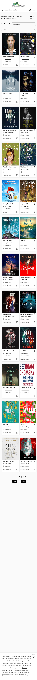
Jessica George (26, 427)
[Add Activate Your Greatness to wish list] (34, 138)
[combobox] (14, 10)
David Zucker (8, 206)
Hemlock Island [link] (7, 93)
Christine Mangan (9, 132)
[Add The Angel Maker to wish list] (34, 286)
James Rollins (25, 463)
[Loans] (30, 10)
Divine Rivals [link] (24, 93)
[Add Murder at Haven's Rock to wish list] (17, 286)
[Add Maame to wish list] (34, 433)
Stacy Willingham (26, 316)
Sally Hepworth (8, 243)
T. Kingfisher (8, 353)
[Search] (2, 9)
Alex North (24, 279)
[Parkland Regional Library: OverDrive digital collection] (18, 4)
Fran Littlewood (8, 169)
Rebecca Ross (25, 96)
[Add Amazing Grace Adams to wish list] (17, 175)
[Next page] (25, 477)
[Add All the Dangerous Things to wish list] (34, 322)
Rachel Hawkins (9, 427)
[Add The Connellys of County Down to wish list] (34, 175)
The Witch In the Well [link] (9, 388)
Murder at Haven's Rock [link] (9, 277)
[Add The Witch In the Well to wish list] (17, 396)
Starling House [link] (25, 57)
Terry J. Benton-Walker (10, 316)
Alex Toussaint (25, 132)
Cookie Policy (23, 675)
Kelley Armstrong (9, 96)
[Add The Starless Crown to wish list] (34, 469)
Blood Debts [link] (7, 314)
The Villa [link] (5, 424)
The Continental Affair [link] (9, 130)
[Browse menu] (34, 10)
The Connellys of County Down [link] (27, 167)
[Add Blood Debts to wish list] (17, 322)
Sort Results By (6, 24)
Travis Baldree (25, 206)
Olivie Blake (8, 463)
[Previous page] (13, 477)
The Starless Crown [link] (26, 461)
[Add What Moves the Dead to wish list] (17, 359)
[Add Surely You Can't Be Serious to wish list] (17, 212)
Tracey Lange (25, 169)
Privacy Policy (19, 659)
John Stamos (8, 59)
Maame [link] (22, 424)
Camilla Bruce (8, 390)
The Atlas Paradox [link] (8, 461)
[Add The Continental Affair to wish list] (17, 138)
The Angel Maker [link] (25, 277)
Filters (4, 29)
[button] (31, 18)
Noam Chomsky (26, 390)
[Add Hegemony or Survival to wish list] (34, 396)
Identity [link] (22, 240)
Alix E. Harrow (25, 59)
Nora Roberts (25, 243)
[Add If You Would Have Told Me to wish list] (17, 65)
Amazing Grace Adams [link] (9, 167)
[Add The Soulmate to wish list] (17, 249)
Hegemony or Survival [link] (27, 388)
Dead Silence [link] (24, 351)
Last (23, 481)
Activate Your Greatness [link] (27, 130)
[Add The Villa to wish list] (17, 433)
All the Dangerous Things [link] (27, 314)
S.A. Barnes (25, 353)
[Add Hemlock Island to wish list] (17, 102)
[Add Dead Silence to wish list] (34, 359)
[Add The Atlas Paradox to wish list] (17, 469)
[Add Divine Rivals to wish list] (34, 102)
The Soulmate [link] (7, 240)
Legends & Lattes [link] (25, 204)
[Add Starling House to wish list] (34, 65)
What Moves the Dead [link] (9, 351)
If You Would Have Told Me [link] (9, 57)
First (15, 481)
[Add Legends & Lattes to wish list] (34, 212)
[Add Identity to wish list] (34, 249)
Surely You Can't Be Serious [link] (9, 204)
